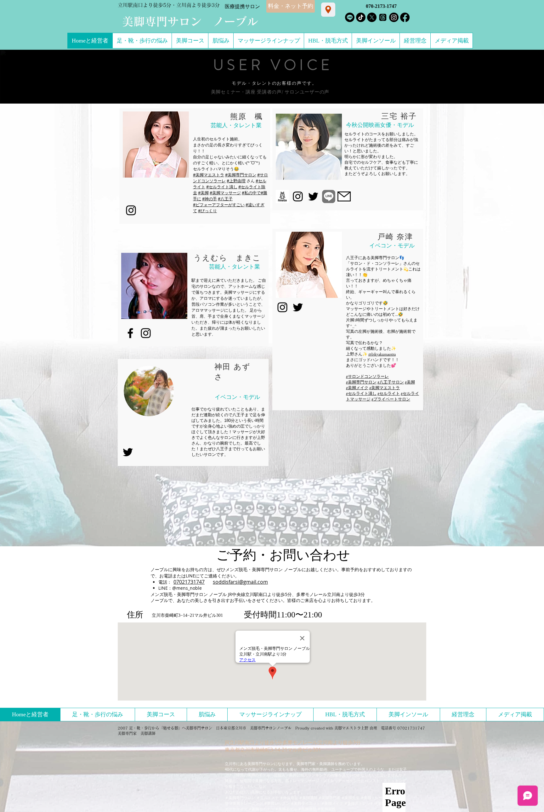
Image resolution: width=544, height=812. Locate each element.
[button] (156, 144)
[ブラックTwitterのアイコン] (313, 196)
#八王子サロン (390, 382)
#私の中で (251, 193)
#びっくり (207, 210)
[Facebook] (405, 17)
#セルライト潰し (221, 187)
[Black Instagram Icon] (131, 210)
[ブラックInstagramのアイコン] (297, 196)
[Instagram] (394, 17)
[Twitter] (127, 452)
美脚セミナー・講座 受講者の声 (246, 92)
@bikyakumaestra (382, 354)
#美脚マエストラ (208, 175)
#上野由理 (236, 181)
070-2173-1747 (381, 6)
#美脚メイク (357, 387)
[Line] (349, 17)
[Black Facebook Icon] (130, 333)
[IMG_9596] (282, 196)
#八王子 (225, 199)
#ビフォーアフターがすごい (219, 204)
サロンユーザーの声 (307, 92)
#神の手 (209, 199)
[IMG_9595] (328, 196)
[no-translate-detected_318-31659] (344, 196)
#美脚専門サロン (240, 175)
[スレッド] (383, 17)
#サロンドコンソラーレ (367, 376)
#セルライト (388, 393)
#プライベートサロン (390, 399)
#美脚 (203, 193)
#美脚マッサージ (225, 193)
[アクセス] (328, 10)
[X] (372, 17)
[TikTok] (361, 17)
